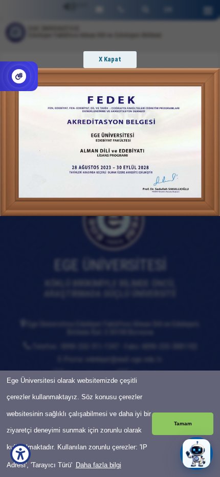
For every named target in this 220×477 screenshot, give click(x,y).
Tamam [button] (183, 423)
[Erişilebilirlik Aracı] (20, 454)
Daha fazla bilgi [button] (98, 465)
